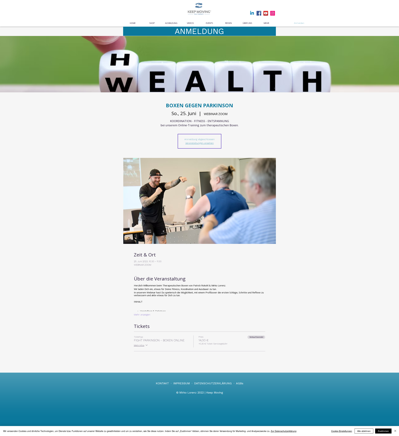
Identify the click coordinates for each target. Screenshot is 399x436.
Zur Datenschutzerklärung (283, 431)
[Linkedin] (252, 13)
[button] (209, 23)
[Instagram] (272, 13)
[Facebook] (259, 13)
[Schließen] (395, 431)
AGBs (239, 383)
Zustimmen (383, 431)
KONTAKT (162, 383)
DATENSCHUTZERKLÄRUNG (213, 383)
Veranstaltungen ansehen (199, 143)
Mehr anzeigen (142, 314)
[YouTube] (265, 13)
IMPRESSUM (181, 383)
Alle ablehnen (364, 431)
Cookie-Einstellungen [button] (341, 431)
